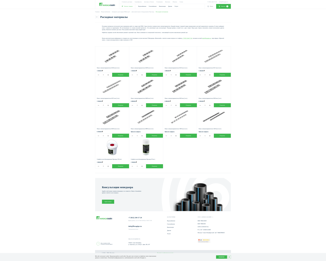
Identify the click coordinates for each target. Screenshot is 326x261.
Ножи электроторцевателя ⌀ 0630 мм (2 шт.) (108, 128)
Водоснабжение (105, 11)
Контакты (167, 2)
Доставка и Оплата (149, 2)
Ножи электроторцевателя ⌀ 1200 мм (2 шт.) (210, 128)
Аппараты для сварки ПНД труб (121, 11)
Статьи (181, 2)
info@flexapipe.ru (223, 2)
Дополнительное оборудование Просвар (143, 11)
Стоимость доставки (127, 2)
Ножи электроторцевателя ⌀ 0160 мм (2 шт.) (108, 68)
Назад (97, 17)
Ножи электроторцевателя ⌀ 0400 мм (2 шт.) (142, 98)
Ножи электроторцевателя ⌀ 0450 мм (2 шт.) (176, 98)
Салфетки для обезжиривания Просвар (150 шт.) (109, 159)
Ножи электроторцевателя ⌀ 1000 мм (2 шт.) (176, 128)
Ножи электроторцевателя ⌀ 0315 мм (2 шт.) (210, 68)
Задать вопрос (108, 201)
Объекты (175, 2)
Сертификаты (138, 2)
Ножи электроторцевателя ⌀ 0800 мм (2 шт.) (142, 128)
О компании (159, 2)
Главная (97, 11)
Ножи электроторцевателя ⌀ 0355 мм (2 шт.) (108, 98)
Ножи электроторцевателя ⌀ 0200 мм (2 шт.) (142, 68)
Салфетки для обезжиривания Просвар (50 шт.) (143, 159)
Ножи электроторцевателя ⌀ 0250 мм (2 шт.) (176, 68)
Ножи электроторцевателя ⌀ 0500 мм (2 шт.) (210, 98)
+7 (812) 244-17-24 (212, 2)
